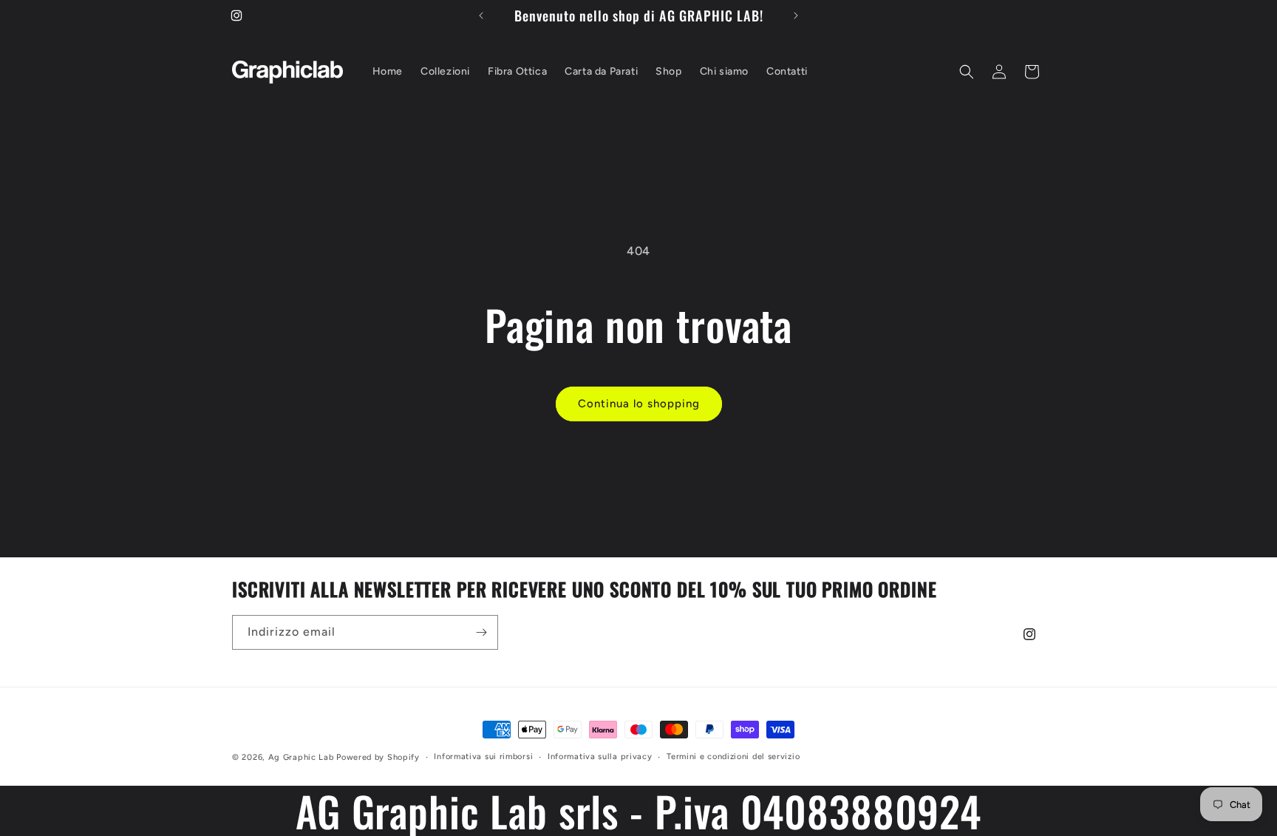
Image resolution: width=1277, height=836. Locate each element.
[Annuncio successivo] (796, 15)
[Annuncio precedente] (481, 15)
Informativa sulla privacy (600, 756)
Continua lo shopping (639, 403)
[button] (966, 71)
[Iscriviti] (481, 632)
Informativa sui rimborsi (483, 756)
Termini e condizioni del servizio (733, 756)
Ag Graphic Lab (301, 757)
